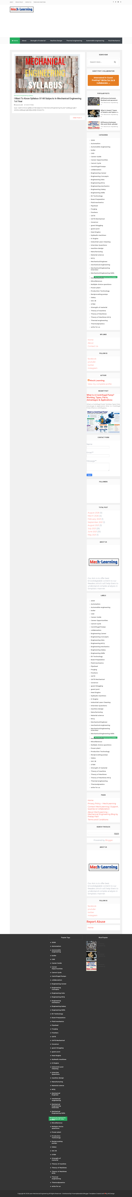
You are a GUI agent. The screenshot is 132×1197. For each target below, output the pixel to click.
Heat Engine (96, 232)
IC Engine (94, 238)
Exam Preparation (98, 199)
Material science (97, 255)
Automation (95, 143)
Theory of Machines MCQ (101, 317)
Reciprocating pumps (99, 294)
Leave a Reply (30, 105)
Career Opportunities (99, 160)
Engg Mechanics (38, 47)
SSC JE (93, 301)
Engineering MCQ (98, 183)
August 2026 (94, 513)
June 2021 (92, 531)
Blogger (109, 840)
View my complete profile (100, 384)
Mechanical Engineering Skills (102, 273)
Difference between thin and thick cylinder (109, 123)
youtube (91, 362)
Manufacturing (97, 252)
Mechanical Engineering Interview (100, 269)
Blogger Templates (89, 1193)
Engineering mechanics (100, 186)
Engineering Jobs (97, 180)
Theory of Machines (99, 314)
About (11, 2)
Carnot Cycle (96, 163)
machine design (97, 248)
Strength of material (37, 40)
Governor (94, 222)
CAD (92, 153)
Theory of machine (98, 311)
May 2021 (92, 535)
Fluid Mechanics (114, 40)
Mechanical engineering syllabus (23, 95)
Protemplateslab (77, 1193)
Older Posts (77, 118)
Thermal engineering (74, 40)
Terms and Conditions (98, 820)
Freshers (94, 212)
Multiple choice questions (101, 284)
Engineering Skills (98, 193)
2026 (93, 140)
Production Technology (100, 291)
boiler (93, 150)
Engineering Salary (98, 189)
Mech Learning (97, 380)
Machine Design (56, 40)
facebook (92, 359)
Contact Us (28, 2)
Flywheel (94, 206)
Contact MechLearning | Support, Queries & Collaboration (103, 808)
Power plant (95, 288)
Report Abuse (96, 921)
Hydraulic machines (98, 235)
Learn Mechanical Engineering (38, 1193)
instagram (92, 368)
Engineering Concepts (100, 176)
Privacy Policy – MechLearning (102, 803)
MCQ (93, 258)
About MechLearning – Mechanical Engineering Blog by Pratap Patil (103, 814)
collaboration (96, 170)
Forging (94, 209)
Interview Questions (99, 245)
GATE (93, 216)
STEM (93, 304)
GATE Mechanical (98, 219)
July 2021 (92, 528)
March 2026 (93, 516)
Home (15, 40)
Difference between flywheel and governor (109, 99)
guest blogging (97, 225)
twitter (91, 365)
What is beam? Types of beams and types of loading (109, 111)
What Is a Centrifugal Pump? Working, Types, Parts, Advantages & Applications (100, 397)
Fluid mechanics (97, 202)
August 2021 (93, 525)
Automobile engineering (95, 40)
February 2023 (94, 519)
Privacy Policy (19, 2)
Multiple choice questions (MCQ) (74, 47)
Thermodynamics (98, 324)
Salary (93, 297)
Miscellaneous (53, 47)
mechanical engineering (100, 265)
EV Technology (97, 196)
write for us (95, 327)
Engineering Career (98, 173)
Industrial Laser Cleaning (100, 242)
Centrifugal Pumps (98, 166)
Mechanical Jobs (97, 278)
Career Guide (96, 157)
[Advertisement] (84, 20)
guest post (95, 229)
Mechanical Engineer (99, 261)
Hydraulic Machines (19, 47)
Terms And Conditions (39, 2)
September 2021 (95, 522)
